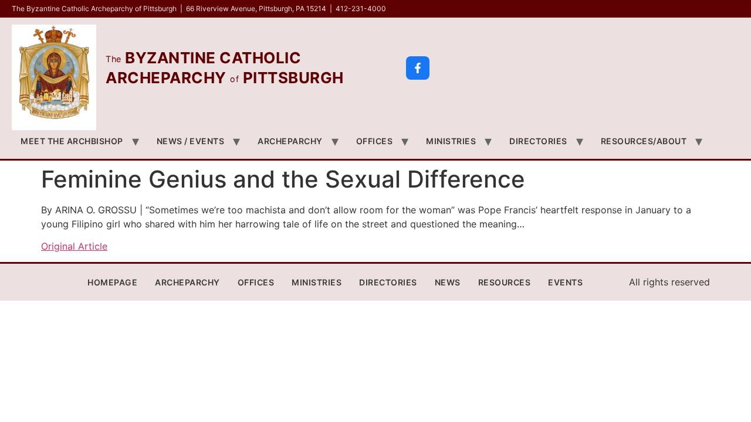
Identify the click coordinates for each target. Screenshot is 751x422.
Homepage (112, 282)
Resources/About (644, 141)
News (448, 282)
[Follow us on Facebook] (417, 68)
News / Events (191, 141)
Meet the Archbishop (72, 141)
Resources (504, 282)
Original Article (74, 246)
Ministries (451, 141)
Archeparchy (290, 141)
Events (565, 282)
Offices (374, 141)
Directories (538, 141)
